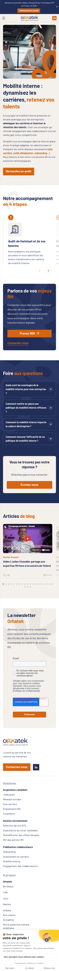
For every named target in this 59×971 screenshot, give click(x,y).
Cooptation (9, 813)
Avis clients (9, 915)
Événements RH (12, 808)
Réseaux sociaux (12, 799)
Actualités (8, 919)
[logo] (29, 18)
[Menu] (4, 18)
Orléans (7, 910)
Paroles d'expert (11, 557)
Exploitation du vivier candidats (20, 830)
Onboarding (9, 851)
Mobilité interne (11, 861)
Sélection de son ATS (14, 825)
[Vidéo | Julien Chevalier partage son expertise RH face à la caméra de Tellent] (27, 525)
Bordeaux (8, 886)
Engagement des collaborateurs (20, 866)
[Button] (54, 18)
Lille (5, 892)
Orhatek (7, 881)
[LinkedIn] (36, 767)
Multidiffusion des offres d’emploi (21, 835)
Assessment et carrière (16, 856)
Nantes (7, 904)
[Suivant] (48, 271)
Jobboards (9, 794)
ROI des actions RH (13, 839)
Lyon (5, 898)
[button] (3, 584)
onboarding (40, 153)
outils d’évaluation (23, 153)
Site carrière (10, 804)
